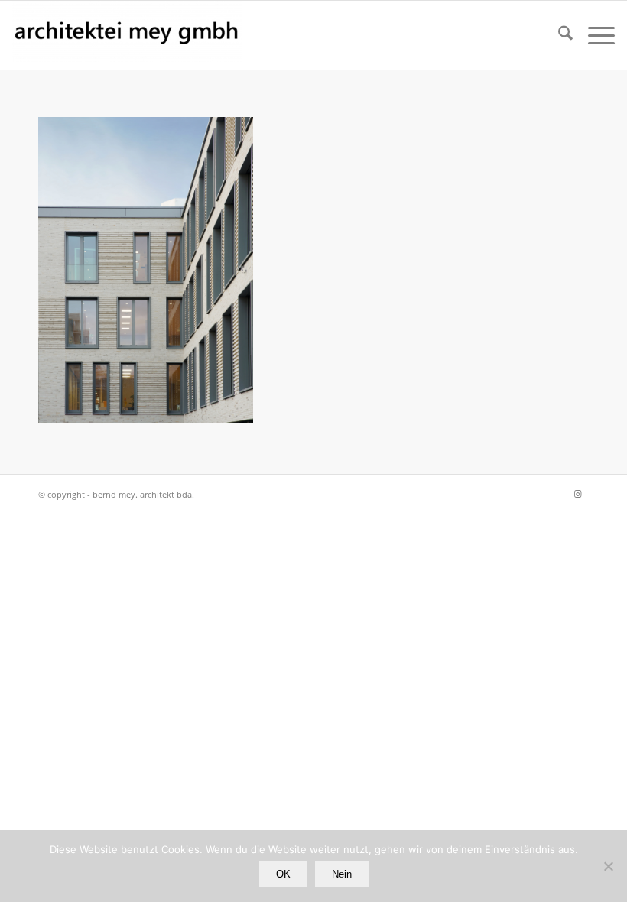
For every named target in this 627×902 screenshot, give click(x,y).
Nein (342, 874)
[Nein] (608, 866)
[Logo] (127, 35)
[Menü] (594, 35)
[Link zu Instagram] (577, 493)
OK (283, 874)
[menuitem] (558, 35)
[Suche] (558, 35)
